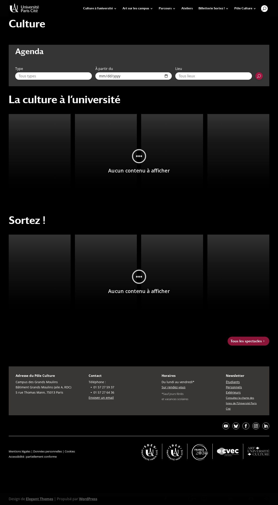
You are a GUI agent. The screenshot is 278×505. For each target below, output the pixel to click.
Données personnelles (47, 451)
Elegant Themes (39, 499)
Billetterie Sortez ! (212, 8)
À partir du (104, 68)
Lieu (178, 68)
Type (19, 68)
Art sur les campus (135, 8)
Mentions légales (19, 451)
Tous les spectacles (246, 341)
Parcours (165, 8)
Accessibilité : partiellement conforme (33, 457)
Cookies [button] (70, 451)
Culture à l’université (98, 8)
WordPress (88, 499)
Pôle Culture (243, 8)
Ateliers (187, 8)
